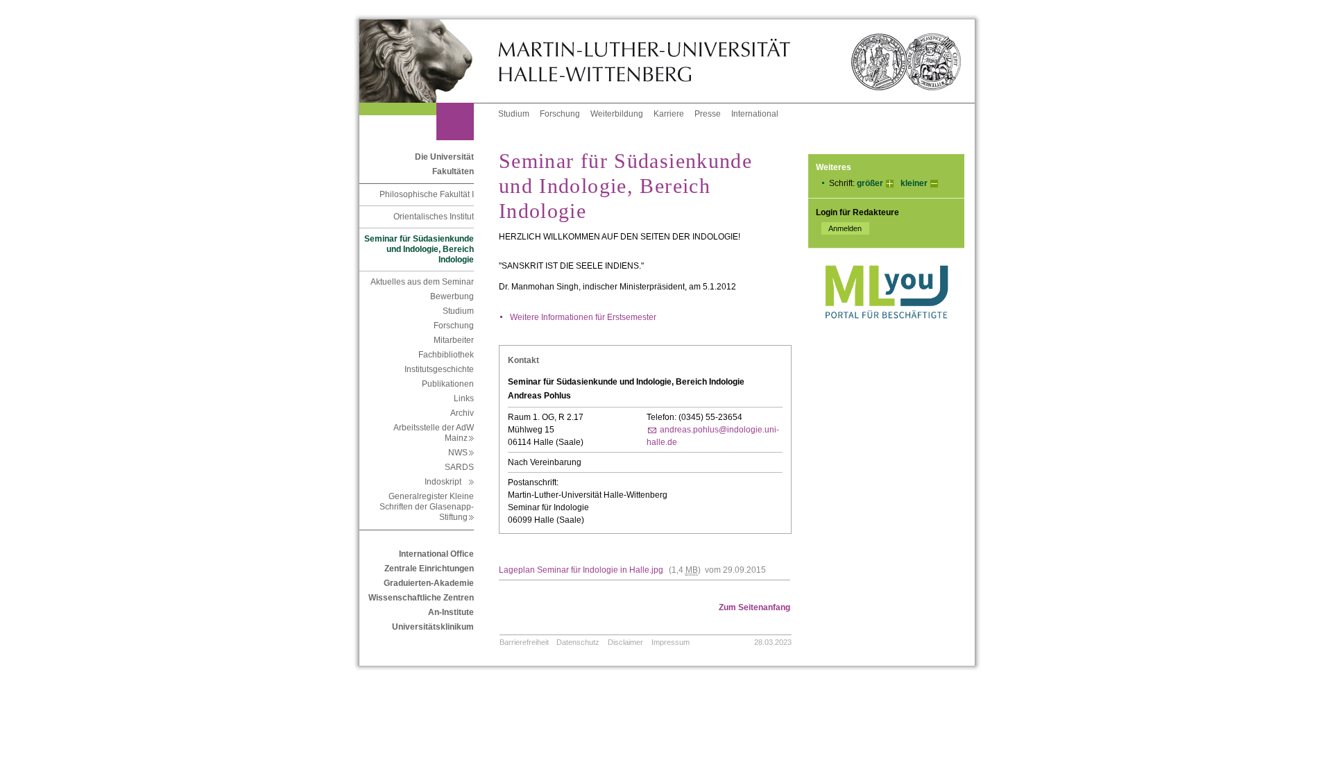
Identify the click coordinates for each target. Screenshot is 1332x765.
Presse (707, 114)
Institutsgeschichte (439, 369)
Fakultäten (453, 171)
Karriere (669, 114)
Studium (513, 114)
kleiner (914, 183)
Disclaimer (625, 642)
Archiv (462, 413)
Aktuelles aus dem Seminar (422, 282)
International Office (436, 554)
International (754, 114)
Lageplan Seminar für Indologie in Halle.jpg (581, 570)
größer (870, 183)
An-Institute (451, 612)
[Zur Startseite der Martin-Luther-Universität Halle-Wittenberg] (428, 61)
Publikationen (448, 384)
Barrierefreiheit (524, 642)
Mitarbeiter (454, 340)
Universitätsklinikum (433, 627)
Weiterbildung (616, 114)
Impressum (670, 642)
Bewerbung (452, 296)
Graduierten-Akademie (429, 583)
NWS (461, 452)
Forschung (560, 114)
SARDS (459, 467)
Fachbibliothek (446, 355)
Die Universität (444, 157)
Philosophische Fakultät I (426, 194)
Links (464, 398)
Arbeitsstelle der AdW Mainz (433, 433)
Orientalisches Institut (433, 216)
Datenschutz (577, 642)
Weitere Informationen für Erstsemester (583, 317)
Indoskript (449, 482)
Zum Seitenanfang (754, 607)
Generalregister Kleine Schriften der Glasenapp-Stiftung (426, 506)
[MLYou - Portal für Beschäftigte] (886, 332)
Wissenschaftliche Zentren (421, 598)
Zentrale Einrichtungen (429, 568)
